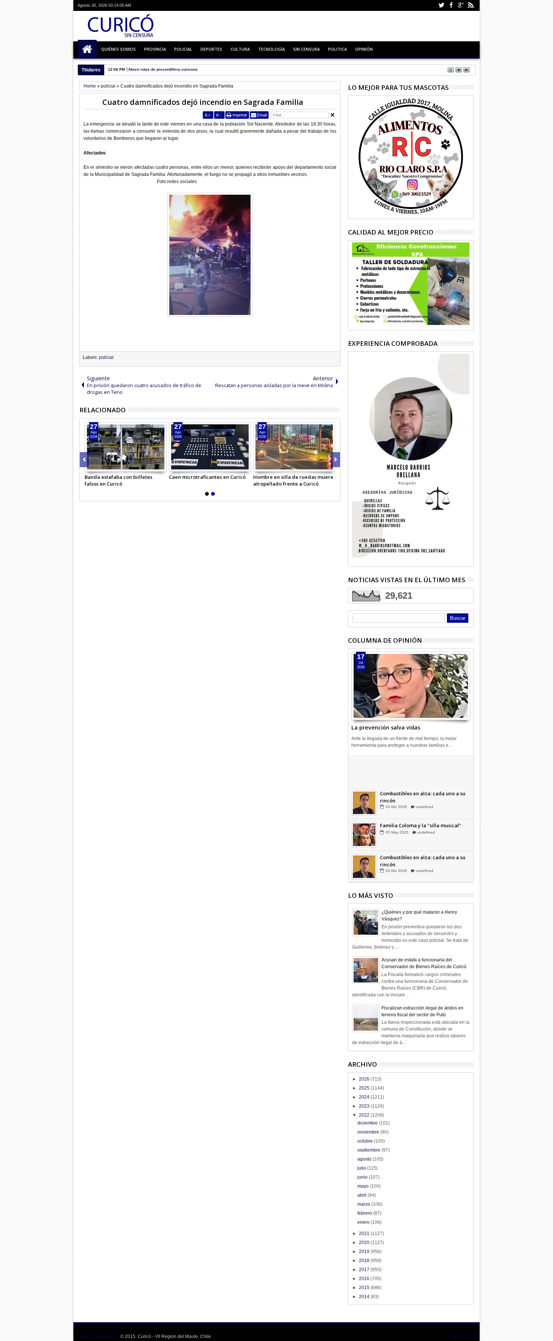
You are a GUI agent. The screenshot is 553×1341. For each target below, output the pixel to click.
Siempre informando (98, 1336)
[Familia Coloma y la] (364, 835)
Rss (471, 5)
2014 (365, 1296)
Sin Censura (306, 49)
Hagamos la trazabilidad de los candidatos (417, 765)
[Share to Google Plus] (107, 465)
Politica (337, 49)
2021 (365, 1233)
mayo (363, 1186)
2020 (365, 1242)
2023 (365, 1106)
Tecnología (271, 49)
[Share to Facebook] (90, 465)
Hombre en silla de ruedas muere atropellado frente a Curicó (293, 480)
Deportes (211, 49)
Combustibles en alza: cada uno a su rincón (422, 797)
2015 (365, 1287)
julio (362, 1168)
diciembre (368, 1123)
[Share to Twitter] (99, 465)
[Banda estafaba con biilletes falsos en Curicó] (125, 446)
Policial (183, 49)
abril (362, 1195)
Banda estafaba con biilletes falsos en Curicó (118, 480)
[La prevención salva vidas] (411, 686)
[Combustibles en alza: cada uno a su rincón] (364, 803)
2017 (365, 1269)
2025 (365, 1088)
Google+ (461, 5)
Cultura (240, 49)
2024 (365, 1097)
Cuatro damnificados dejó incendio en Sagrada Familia (202, 102)
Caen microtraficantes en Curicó (207, 477)
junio (363, 1177)
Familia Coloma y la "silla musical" (420, 826)
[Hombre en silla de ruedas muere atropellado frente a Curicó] (294, 446)
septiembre (369, 1150)
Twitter (441, 5)
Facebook (451, 5)
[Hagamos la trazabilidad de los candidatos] (364, 771)
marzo (364, 1204)
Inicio (87, 49)
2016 (365, 1278)
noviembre (368, 1132)
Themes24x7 (462, 1336)
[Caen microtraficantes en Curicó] (210, 446)
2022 (365, 1115)
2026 (365, 1079)
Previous (335, 459)
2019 (365, 1251)
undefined (424, 775)
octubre (365, 1141)
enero (364, 1222)
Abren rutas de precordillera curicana (163, 69)
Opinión (364, 49)
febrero (365, 1213)
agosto (364, 1159)
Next (84, 459)
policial (106, 357)
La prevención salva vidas (385, 727)
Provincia (155, 49)
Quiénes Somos (118, 49)
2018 (365, 1260)
